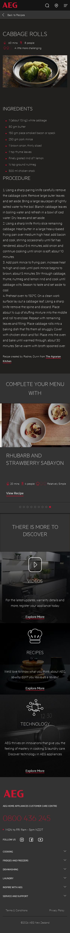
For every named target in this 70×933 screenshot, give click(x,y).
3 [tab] (31, 507)
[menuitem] (11, 5)
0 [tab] (20, 507)
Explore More (35, 616)
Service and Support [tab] (15, 896)
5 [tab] (39, 507)
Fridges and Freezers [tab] (15, 860)
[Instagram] (24, 840)
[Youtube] (42, 840)
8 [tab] (50, 507)
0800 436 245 (27, 817)
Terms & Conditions (16, 910)
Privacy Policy (56, 910)
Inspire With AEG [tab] (12, 887)
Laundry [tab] (8, 878)
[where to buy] (56, 5)
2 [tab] (27, 507)
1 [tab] (24, 507)
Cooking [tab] (8, 851)
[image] (35, 425)
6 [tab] (42, 507)
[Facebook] (33, 840)
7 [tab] (46, 507)
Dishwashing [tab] (10, 869)
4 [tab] (35, 507)
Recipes (16, 15)
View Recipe (13, 493)
